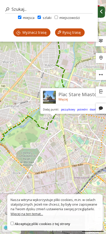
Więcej (63, 99)
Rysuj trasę (71, 32)
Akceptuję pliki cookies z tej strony (42, 223)
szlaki (46, 17)
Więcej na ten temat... (27, 213)
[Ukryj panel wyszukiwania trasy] (101, 12)
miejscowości (69, 17)
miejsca (28, 17)
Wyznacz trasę (34, 32)
